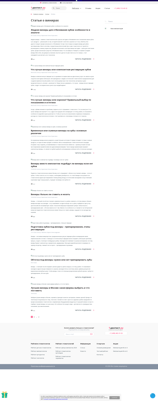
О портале (101, 344)
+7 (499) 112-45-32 (120, 8)
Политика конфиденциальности (43, 366)
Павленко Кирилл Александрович (50, 232)
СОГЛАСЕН (114, 397)
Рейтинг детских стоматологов (41, 348)
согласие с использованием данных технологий (55, 399)
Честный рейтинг (102, 351)
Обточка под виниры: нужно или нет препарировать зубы (61, 259)
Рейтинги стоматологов (40, 344)
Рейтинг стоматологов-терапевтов (63, 357)
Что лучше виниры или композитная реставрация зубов (61, 69)
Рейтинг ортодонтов (38, 355)
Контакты (100, 355)
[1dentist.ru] (38, 8)
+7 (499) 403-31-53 (116, 333)
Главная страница (38, 14)
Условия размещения (104, 348)
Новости (83, 351)
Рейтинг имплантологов (39, 351)
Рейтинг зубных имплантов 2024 (66, 348)
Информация (85, 344)
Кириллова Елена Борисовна (49, 35)
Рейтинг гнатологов (37, 358)
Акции (98, 8)
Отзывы (88, 8)
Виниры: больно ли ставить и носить (50, 194)
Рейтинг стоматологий (65, 344)
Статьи (107, 8)
